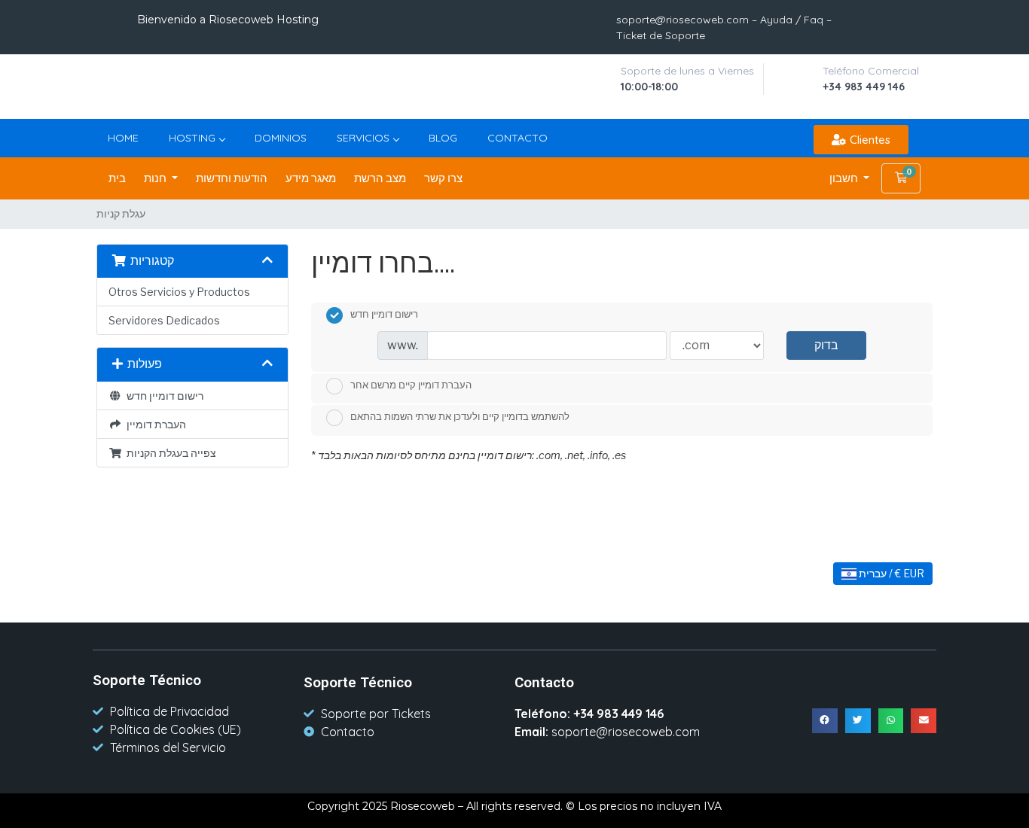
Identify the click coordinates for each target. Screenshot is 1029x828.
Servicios (363, 138)
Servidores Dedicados (164, 320)
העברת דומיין (154, 424)
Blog (443, 138)
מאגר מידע (310, 178)
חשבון (844, 178)
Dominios (281, 138)
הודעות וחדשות (231, 178)
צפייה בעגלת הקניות (169, 452)
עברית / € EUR (890, 573)
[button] (861, 139)
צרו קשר (443, 178)
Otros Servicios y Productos (179, 291)
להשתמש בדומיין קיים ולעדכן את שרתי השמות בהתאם (459, 417)
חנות (156, 178)
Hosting (192, 138)
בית (117, 178)
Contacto (517, 138)
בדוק (826, 345)
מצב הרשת (380, 178)
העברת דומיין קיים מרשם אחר (411, 385)
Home (123, 138)
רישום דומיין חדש (162, 395)
